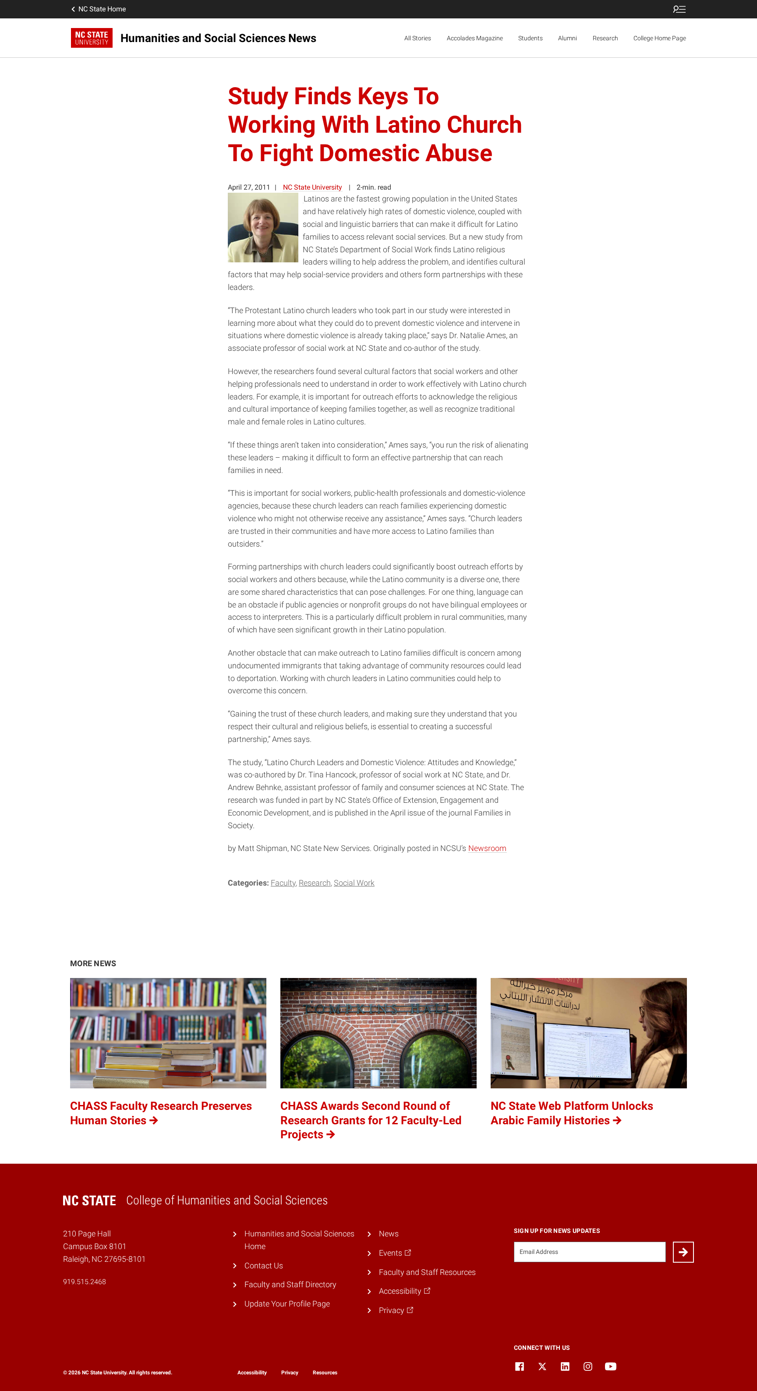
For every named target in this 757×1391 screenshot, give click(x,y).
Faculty (283, 882)
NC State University (312, 187)
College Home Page (659, 38)
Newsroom (487, 848)
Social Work (354, 882)
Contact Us (263, 1265)
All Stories (417, 38)
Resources (325, 1373)
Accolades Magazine (475, 38)
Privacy (289, 1373)
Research (605, 38)
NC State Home (102, 9)
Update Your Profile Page (287, 1303)
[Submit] (683, 1252)
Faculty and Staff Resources (427, 1272)
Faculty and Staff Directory (290, 1284)
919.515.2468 (84, 1282)
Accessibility (252, 1373)
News (389, 1233)
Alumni (567, 38)
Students (530, 38)
